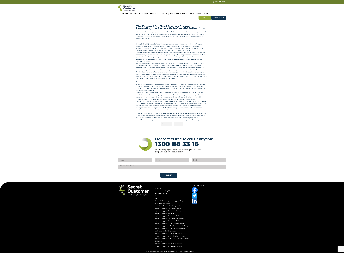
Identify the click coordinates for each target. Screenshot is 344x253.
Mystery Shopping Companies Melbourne (169, 218)
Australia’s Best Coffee (162, 203)
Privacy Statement (193, 251)
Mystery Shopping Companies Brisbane (168, 221)
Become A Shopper (141, 14)
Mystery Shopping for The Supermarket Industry (171, 226)
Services (128, 14)
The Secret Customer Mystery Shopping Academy (190, 14)
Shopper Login (218, 18)
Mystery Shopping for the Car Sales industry (170, 223)
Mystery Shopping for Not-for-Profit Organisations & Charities (172, 240)
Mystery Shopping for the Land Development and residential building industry (170, 230)
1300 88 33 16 (220, 2)
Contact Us (159, 196)
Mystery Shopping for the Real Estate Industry (170, 233)
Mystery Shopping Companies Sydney (168, 211)
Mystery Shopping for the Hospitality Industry (170, 236)
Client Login (205, 18)
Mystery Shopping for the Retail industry (168, 243)
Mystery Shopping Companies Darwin (168, 208)
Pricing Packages (157, 14)
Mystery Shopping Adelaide (164, 213)
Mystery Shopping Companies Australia (168, 246)
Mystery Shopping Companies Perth (167, 216)
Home (121, 14)
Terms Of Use (183, 251)
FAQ (167, 14)
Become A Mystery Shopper (164, 191)
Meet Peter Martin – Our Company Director (170, 206)
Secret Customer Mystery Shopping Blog (169, 201)
